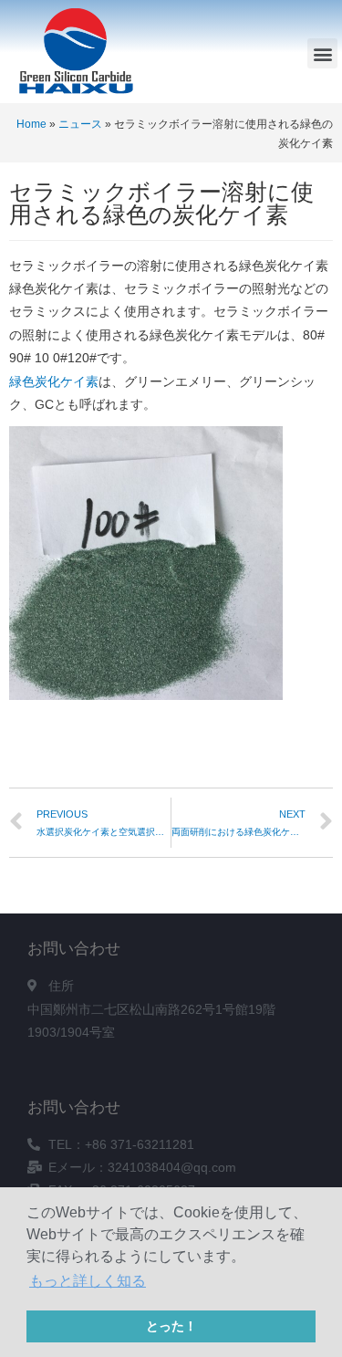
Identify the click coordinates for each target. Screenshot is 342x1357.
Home (31, 124)
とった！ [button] (171, 1326)
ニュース (80, 124)
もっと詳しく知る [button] (87, 1281)
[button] (322, 53)
